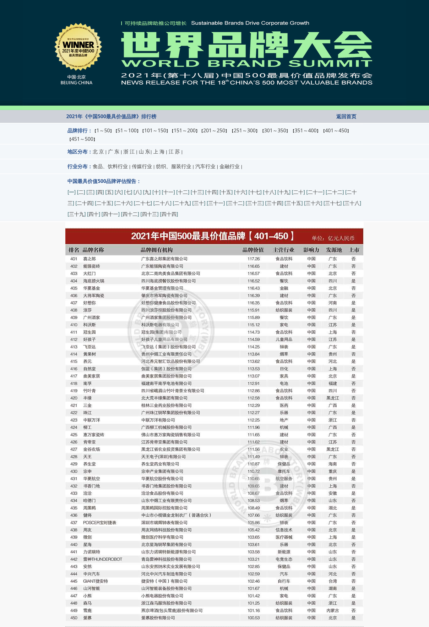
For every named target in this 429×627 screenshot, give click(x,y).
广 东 (113, 151)
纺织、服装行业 (173, 166)
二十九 (181, 203)
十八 (269, 192)
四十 (94, 214)
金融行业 (230, 166)
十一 (168, 192)
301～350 (275, 130)
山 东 (144, 151)
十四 (212, 192)
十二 (183, 192)
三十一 (215, 203)
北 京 (98, 151)
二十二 (334, 192)
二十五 (103, 203)
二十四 (84, 203)
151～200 (185, 130)
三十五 (293, 203)
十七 (255, 192)
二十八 (162, 203)
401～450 (336, 130)
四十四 (168, 214)
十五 (226, 192)
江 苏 (174, 151)
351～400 (306, 130)
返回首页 (346, 116)
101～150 (155, 130)
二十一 (315, 192)
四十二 (130, 214)
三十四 (274, 203)
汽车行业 (205, 166)
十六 (241, 192)
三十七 (332, 203)
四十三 (149, 214)
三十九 (76, 214)
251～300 (245, 130)
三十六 (313, 203)
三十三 (254, 203)
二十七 (142, 203)
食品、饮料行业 (110, 166)
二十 (298, 192)
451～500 (82, 138)
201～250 (214, 130)
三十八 (352, 203)
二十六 (123, 203)
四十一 (110, 214)
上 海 (159, 151)
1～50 (103, 130)
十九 (284, 192)
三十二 (235, 203)
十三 (197, 192)
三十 (199, 203)
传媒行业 (142, 166)
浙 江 (129, 151)
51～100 (127, 130)
